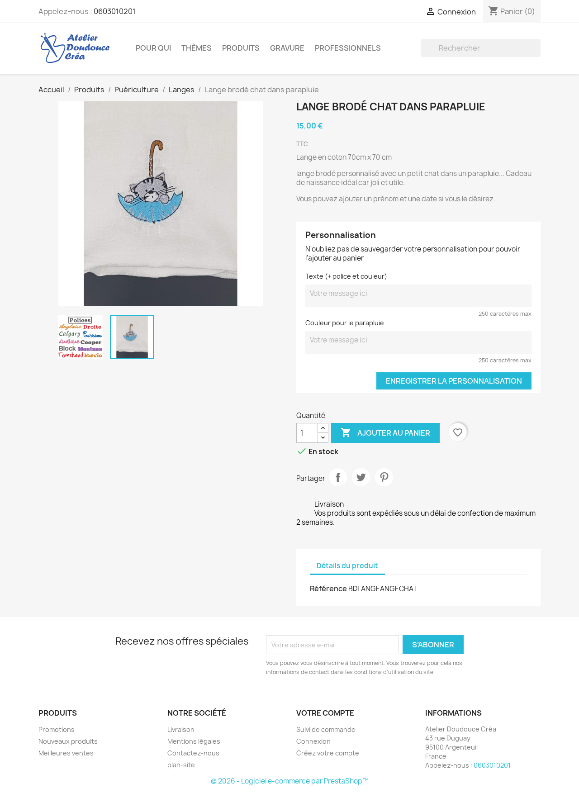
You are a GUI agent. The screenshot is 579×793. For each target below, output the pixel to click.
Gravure (287, 48)
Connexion (313, 741)
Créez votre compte (327, 753)
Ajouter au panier (385, 432)
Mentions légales (193, 741)
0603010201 (115, 11)
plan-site (181, 764)
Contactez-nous (193, 753)
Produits (241, 48)
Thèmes (196, 48)
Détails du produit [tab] (347, 565)
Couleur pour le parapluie (344, 322)
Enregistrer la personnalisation (454, 381)
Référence (328, 588)
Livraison (181, 729)
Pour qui (153, 48)
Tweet (361, 477)
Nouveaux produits (68, 741)
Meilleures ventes (66, 753)
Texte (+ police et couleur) (346, 276)
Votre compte (325, 713)
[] (537, 54)
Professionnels (348, 48)
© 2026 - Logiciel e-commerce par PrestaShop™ (290, 781)
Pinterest (384, 477)
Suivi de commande (326, 729)
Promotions (56, 729)
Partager (338, 477)
